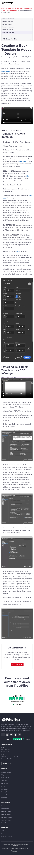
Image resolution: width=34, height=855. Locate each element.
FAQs (3, 786)
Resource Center (6, 836)
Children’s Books (6, 811)
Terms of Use (5, 795)
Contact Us (4, 783)
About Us (4, 780)
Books (3, 834)
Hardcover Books (6, 817)
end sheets (23, 161)
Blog (2, 775)
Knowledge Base (6, 772)
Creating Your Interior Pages (9, 10)
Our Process (5, 777)
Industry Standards (8, 27)
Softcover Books (6, 820)
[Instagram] (7, 734)
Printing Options (7, 24)
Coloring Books (5, 814)
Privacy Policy (5, 792)
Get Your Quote (17, 664)
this (27, 176)
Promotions (4, 789)
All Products (4, 831)
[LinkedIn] (15, 734)
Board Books (5, 808)
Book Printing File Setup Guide (24, 8)
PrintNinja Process (7, 29)
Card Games (5, 823)
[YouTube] (11, 734)
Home (3, 8)
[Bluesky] (19, 734)
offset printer (6, 71)
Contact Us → (7, 763)
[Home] (7, 3)
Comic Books (5, 806)
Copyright (4, 797)
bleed (18, 251)
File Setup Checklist (10, 8)
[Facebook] (3, 734)
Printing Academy (7, 21)
